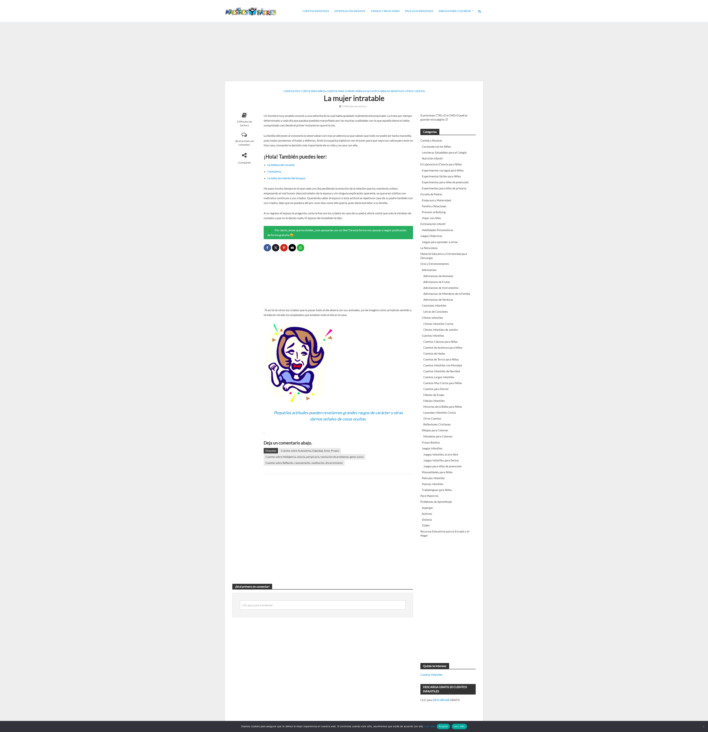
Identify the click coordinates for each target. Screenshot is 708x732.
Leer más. (459, 726)
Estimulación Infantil (349, 11)
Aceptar (443, 726)
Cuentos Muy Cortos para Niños (304, 91)
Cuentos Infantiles (315, 11)
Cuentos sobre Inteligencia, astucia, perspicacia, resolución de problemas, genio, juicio (315, 456)
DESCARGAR (441, 700)
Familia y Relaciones (385, 11)
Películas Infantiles (419, 11)
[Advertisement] (354, 52)
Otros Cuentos (415, 91)
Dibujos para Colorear (455, 11)
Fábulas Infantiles (392, 91)
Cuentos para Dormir (340, 91)
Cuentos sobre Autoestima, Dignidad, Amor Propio (310, 450)
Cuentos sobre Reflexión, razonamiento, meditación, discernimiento (304, 462)
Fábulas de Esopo (367, 91)
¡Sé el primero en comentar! (244, 142)
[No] (703, 726)
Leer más (429, 726)
